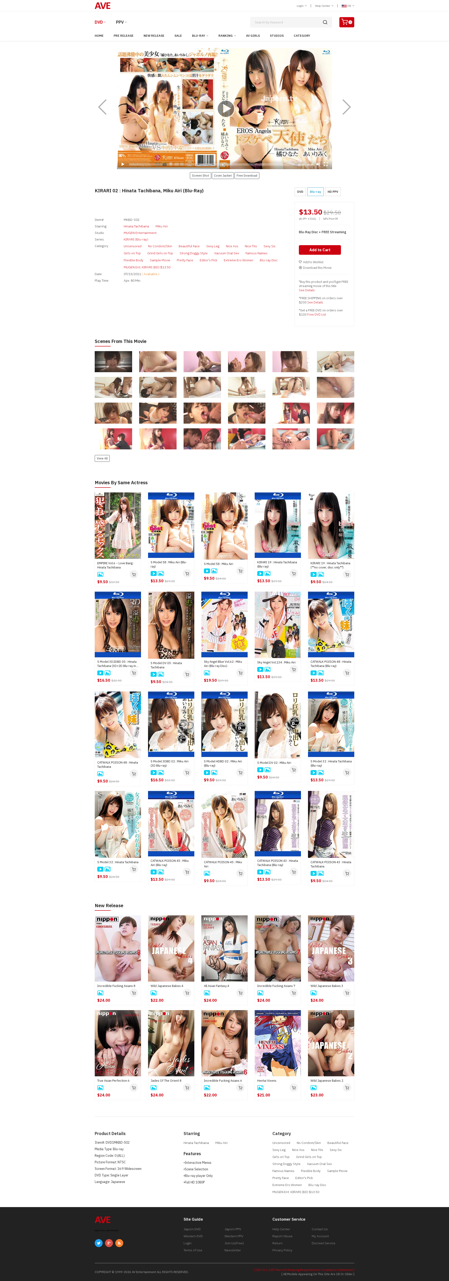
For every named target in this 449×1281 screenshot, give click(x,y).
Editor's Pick (208, 260)
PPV (120, 22)
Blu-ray (198, 36)
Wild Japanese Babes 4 (167, 986)
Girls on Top (132, 253)
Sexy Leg (212, 246)
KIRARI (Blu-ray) (136, 239)
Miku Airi (162, 226)
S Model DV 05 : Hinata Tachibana (166, 665)
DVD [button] (300, 192)
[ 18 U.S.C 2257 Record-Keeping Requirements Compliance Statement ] (304, 1270)
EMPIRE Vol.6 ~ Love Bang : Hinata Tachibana (115, 565)
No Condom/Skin (160, 246)
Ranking (225, 36)
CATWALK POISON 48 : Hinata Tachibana (117, 765)
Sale (178, 36)
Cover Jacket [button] (223, 175)
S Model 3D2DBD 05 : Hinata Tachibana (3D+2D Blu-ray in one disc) (117, 664)
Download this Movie (317, 268)
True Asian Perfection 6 (113, 1081)
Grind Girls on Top (160, 253)
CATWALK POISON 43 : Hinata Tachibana (331, 864)
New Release (154, 36)
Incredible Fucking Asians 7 (276, 986)
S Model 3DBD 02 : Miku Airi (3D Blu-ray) (169, 763)
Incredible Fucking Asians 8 (116, 986)
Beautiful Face (189, 246)
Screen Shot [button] (200, 175)
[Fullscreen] (326, 164)
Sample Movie (160, 260)
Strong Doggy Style (194, 253)
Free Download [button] (247, 175)
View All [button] (102, 458)
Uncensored (132, 246)
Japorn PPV (232, 1229)
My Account (320, 1236)
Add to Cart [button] (319, 249)
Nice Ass (232, 246)
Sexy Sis (269, 246)
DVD (99, 22)
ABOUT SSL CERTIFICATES (107, 1230)
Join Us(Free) (234, 1243)
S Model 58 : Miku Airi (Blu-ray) (169, 564)
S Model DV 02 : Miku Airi (274, 763)
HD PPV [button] (333, 192)
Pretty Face (185, 260)
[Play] (224, 108)
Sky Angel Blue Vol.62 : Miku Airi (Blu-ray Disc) (223, 664)
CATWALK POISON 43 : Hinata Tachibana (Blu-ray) (277, 863)
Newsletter (232, 1250)
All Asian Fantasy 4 (216, 986)
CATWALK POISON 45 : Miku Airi (223, 864)
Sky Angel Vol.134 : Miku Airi (276, 662)
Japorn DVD (192, 1229)
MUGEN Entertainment (140, 233)
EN (349, 5)
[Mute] (318, 164)
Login (300, 5)
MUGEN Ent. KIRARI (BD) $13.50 (147, 267)
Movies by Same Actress (121, 482)
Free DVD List (316, 315)
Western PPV (233, 1236)
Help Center (323, 5)
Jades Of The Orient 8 (166, 1081)
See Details (307, 290)
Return (277, 1243)
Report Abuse (282, 1236)
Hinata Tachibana (136, 226)
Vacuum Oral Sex (226, 253)
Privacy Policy (282, 1250)
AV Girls (253, 36)
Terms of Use (193, 1250)
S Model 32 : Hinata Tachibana (117, 862)
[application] (224, 108)
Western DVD (193, 1236)
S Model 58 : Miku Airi (218, 564)
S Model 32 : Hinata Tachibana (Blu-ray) (331, 763)
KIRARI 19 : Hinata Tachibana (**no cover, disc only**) (330, 565)
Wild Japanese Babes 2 (327, 1081)
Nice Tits (251, 246)
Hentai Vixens (266, 1081)
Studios (277, 36)
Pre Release (124, 36)
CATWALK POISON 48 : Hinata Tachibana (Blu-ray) (331, 664)
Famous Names (257, 253)
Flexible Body (133, 260)
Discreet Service (323, 1243)
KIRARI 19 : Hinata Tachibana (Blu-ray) (277, 564)
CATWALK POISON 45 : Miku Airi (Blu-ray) (170, 863)
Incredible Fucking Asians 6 (223, 1081)
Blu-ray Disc (269, 260)
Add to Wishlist (313, 262)
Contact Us (320, 1229)
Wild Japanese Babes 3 (327, 986)
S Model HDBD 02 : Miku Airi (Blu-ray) (223, 763)
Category (302, 36)
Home (99, 36)
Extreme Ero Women (238, 260)
